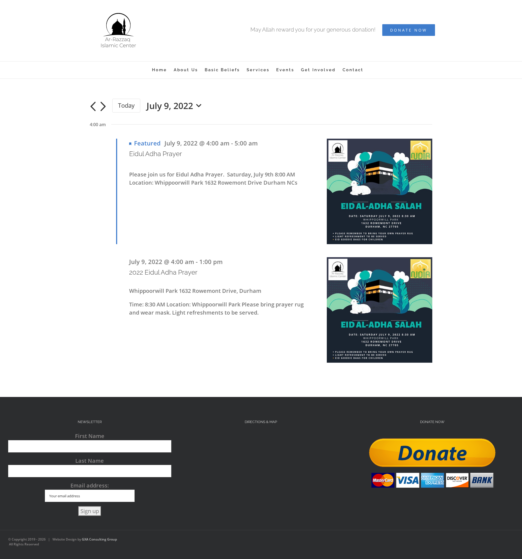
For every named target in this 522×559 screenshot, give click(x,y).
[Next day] (103, 106)
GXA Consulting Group (99, 539)
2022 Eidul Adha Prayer (163, 272)
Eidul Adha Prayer (155, 154)
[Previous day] (93, 106)
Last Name (89, 460)
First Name (89, 436)
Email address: (89, 485)
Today (126, 105)
